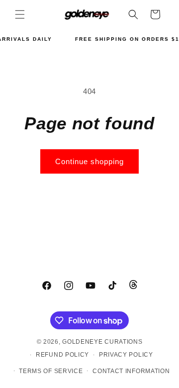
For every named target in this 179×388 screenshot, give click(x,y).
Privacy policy (126, 354)
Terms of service (51, 371)
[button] (20, 14)
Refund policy (62, 354)
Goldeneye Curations (102, 341)
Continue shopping (89, 161)
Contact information (131, 371)
